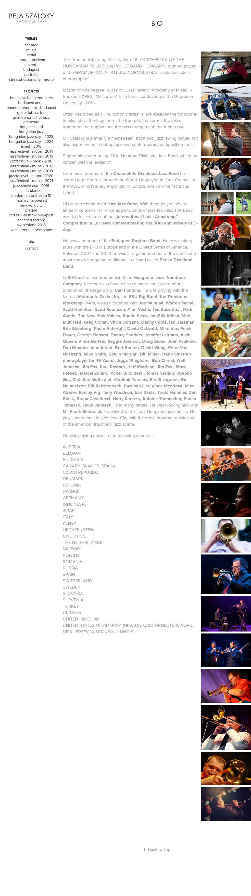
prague (31, 210)
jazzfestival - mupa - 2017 (31, 166)
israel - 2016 (31, 146)
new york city (31, 205)
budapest (31, 69)
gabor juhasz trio (31, 112)
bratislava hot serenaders (31, 97)
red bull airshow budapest (31, 215)
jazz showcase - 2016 (31, 185)
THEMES (31, 39)
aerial (31, 54)
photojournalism (31, 59)
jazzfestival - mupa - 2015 (31, 156)
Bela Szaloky (31, 16)
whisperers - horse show (31, 229)
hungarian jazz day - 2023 (31, 136)
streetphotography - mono (31, 79)
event (31, 64)
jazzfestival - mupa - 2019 (31, 170)
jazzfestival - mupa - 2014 (31, 151)
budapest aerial (31, 102)
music (31, 50)
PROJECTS (31, 91)
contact (31, 248)
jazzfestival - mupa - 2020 (31, 175)
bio (31, 241)
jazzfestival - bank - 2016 (31, 161)
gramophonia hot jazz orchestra (31, 119)
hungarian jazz (31, 131)
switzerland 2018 (31, 224)
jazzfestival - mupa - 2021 (31, 180)
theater (31, 45)
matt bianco (31, 190)
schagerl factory (31, 220)
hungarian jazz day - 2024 (31, 141)
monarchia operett (31, 200)
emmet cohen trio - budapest (31, 107)
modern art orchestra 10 (31, 195)
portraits (31, 74)
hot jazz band (31, 126)
